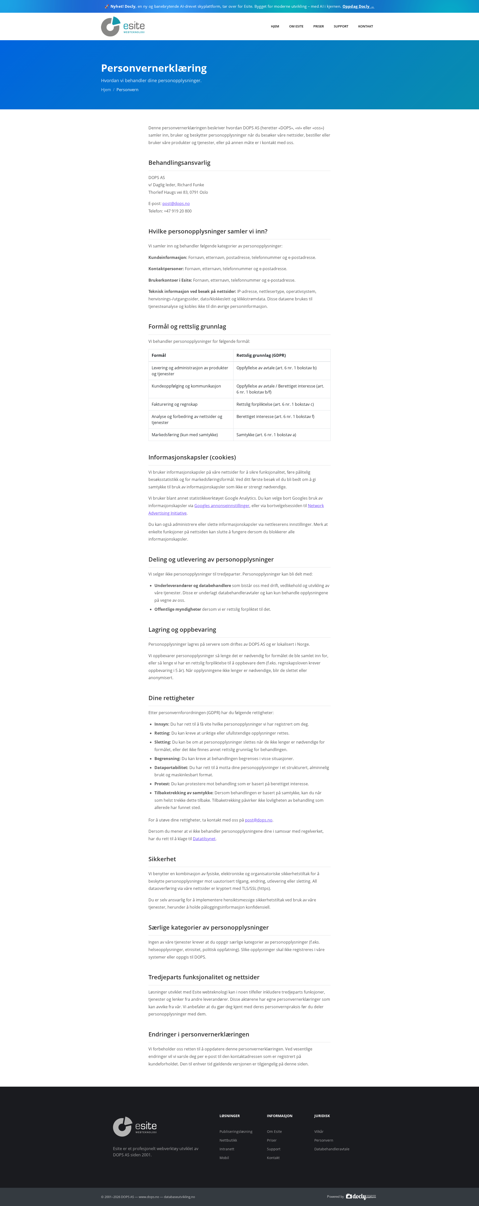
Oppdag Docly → (358, 6)
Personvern (323, 1140)
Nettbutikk (228, 1140)
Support (341, 26)
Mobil (224, 1157)
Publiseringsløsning (236, 1131)
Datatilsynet (204, 838)
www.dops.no (149, 1197)
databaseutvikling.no (179, 1197)
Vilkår (319, 1131)
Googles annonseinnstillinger (221, 505)
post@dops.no (176, 203)
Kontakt (365, 26)
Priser (318, 26)
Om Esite (296, 26)
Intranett (227, 1149)
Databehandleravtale (332, 1149)
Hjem (275, 26)
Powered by (336, 1197)
